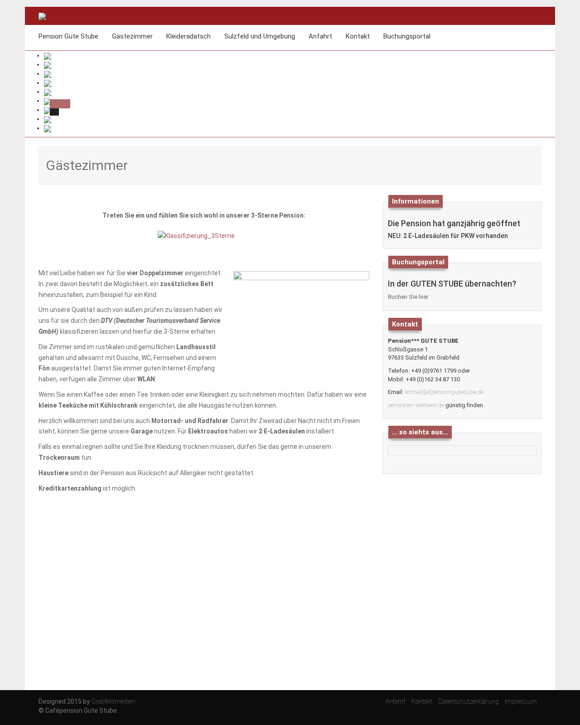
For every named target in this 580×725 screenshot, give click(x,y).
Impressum (521, 701)
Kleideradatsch (188, 36)
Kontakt (358, 36)
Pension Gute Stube (68, 36)
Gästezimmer (132, 36)
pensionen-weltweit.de (416, 405)
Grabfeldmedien (113, 701)
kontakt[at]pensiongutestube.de (444, 392)
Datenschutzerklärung (468, 701)
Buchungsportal (406, 36)
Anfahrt (320, 36)
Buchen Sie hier (408, 296)
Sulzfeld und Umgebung (259, 36)
